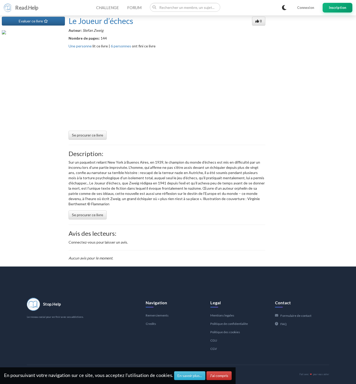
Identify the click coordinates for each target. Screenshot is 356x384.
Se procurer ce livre (87, 135)
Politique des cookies (225, 332)
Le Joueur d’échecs (101, 21)
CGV (213, 349)
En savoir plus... (189, 375)
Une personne (80, 46)
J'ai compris (219, 375)
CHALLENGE (107, 7)
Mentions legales (222, 315)
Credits (151, 324)
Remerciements (157, 315)
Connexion (305, 8)
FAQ (283, 324)
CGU (213, 340)
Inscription (337, 8)
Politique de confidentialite (229, 324)
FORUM (134, 7)
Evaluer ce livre (31, 21)
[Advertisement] (167, 87)
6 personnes (121, 46)
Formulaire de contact (295, 316)
